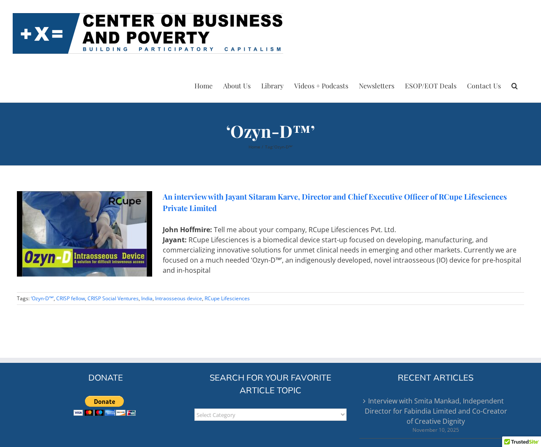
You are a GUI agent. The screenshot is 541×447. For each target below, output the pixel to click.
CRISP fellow (70, 298)
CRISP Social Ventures (113, 298)
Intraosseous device (178, 298)
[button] (514, 84)
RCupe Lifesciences (227, 298)
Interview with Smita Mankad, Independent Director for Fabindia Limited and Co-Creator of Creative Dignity (436, 411)
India (147, 298)
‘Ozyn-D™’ (42, 298)
